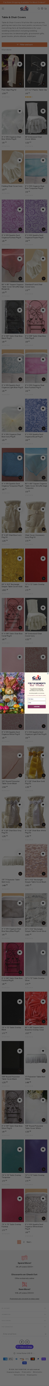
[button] (36, 706)
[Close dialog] (48, 673)
